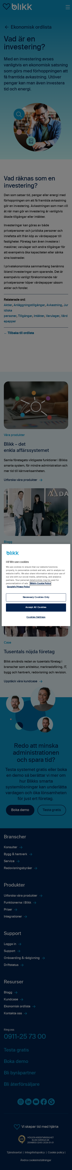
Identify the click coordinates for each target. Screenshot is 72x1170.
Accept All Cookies (36, 607)
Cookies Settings (35, 617)
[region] (36, 585)
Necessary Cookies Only (36, 597)
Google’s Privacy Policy (18, 587)
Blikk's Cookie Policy (40, 583)
